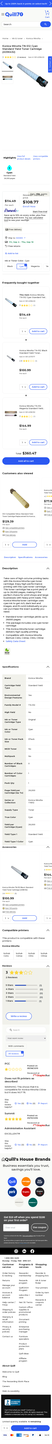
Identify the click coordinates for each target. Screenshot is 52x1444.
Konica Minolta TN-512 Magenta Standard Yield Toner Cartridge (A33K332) (32, 407)
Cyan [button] (21, 266)
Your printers (41, 1288)
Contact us (7, 1336)
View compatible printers (40, 157)
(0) (41, 989)
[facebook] (32, 1251)
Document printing (24, 1320)
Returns (6, 1280)
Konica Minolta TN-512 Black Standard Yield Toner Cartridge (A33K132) (33, 351)
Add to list (13, 253)
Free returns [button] (14, 246)
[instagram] (16, 1251)
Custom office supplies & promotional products (26, 1311)
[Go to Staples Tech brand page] (40, 1192)
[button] (50, 3)
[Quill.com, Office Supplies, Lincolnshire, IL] (13, 1403)
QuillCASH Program (24, 1289)
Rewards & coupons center (40, 1302)
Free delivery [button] (10, 535)
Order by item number (42, 1293)
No (30, 1103)
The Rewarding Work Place (15, 1381)
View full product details (23, 157)
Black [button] (10, 266)
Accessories (41, 557)
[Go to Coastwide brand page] (26, 1182)
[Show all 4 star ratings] (26, 989)
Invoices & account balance (7, 1295)
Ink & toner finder (40, 1281)
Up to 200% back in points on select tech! (26, 3)
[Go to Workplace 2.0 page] (33, 1203)
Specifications (25, 557)
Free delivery (15, 229)
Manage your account (8, 1286)
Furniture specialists (24, 1337)
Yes (19, 1103)
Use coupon (39, 1227)
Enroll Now (29, 206)
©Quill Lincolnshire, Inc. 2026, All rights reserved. (24, 1412)
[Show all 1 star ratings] (26, 1001)
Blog (4, 1376)
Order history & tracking (8, 1274)
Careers (6, 1386)
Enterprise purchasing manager (24, 1329)
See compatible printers (14, 528)
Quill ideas (24, 1353)
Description (10, 557)
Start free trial (40, 211)
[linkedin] (24, 1251)
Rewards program (23, 1281)
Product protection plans (24, 1346)
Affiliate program (23, 1359)
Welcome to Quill (10, 1372)
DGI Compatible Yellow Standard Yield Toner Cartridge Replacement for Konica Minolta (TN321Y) (18, 515)
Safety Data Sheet (15, 641)
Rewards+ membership (25, 1274)
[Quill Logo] (14, 14)
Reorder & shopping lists (42, 1274)
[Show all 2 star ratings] (26, 997)
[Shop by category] (3, 14)
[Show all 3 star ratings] (26, 993)
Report (44, 1103)
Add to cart (30, 1428)
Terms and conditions (28, 1235)
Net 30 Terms (25, 1302)
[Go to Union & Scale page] (19, 1203)
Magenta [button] (35, 266)
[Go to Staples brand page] (26, 1192)
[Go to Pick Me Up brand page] (40, 1182)
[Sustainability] (8, 651)
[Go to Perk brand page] (12, 1192)
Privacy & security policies (6, 1329)
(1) (40, 985)
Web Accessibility (10, 1391)
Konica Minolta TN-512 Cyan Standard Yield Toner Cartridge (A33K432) (32, 296)
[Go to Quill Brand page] (12, 1182)
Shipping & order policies (9, 1310)
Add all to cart (26, 461)
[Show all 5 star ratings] (26, 985)
